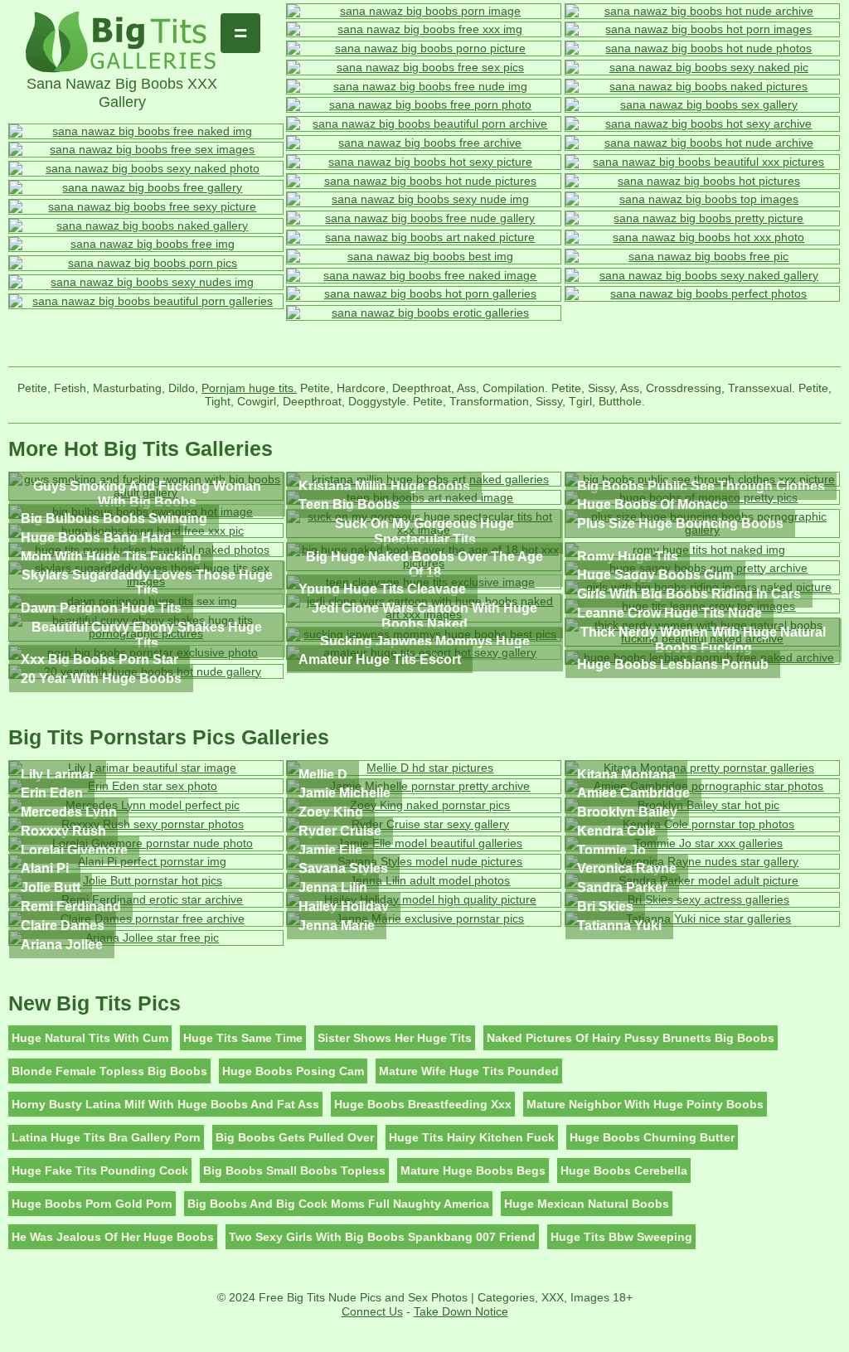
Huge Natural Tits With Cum (90, 1037)
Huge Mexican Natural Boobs (586, 1203)
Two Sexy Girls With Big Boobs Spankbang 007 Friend (382, 1236)
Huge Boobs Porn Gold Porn (92, 1203)
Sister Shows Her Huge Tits (395, 1037)
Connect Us (372, 1311)
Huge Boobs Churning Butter (652, 1137)
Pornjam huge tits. (249, 388)
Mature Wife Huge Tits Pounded (469, 1071)
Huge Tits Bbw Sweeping (621, 1236)
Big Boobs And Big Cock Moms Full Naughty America (338, 1203)
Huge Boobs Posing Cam (293, 1071)
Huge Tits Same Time (243, 1037)
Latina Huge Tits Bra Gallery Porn (106, 1137)
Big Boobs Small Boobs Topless (294, 1170)
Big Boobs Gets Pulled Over (295, 1137)
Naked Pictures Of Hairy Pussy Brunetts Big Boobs (630, 1037)
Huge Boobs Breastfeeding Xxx (423, 1104)
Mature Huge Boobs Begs (473, 1170)
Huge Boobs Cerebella (623, 1170)
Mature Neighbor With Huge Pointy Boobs (645, 1104)
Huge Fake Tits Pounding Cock (100, 1170)
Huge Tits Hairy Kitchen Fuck (472, 1137)
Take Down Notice (461, 1311)
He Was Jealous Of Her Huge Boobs (113, 1236)
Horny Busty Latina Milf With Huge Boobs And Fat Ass (165, 1104)
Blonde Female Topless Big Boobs (109, 1071)
